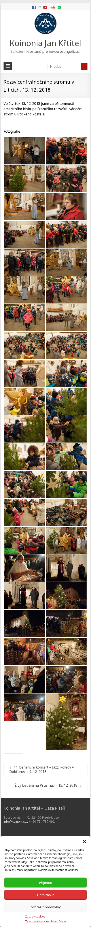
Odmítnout (45, 895)
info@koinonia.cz (16, 821)
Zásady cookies (35, 916)
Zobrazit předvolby (45, 907)
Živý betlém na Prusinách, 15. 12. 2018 (48, 785)
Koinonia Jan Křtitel (45, 43)
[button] (84, 841)
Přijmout (45, 882)
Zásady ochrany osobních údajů (45, 921)
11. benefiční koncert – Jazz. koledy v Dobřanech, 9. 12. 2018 (41, 769)
